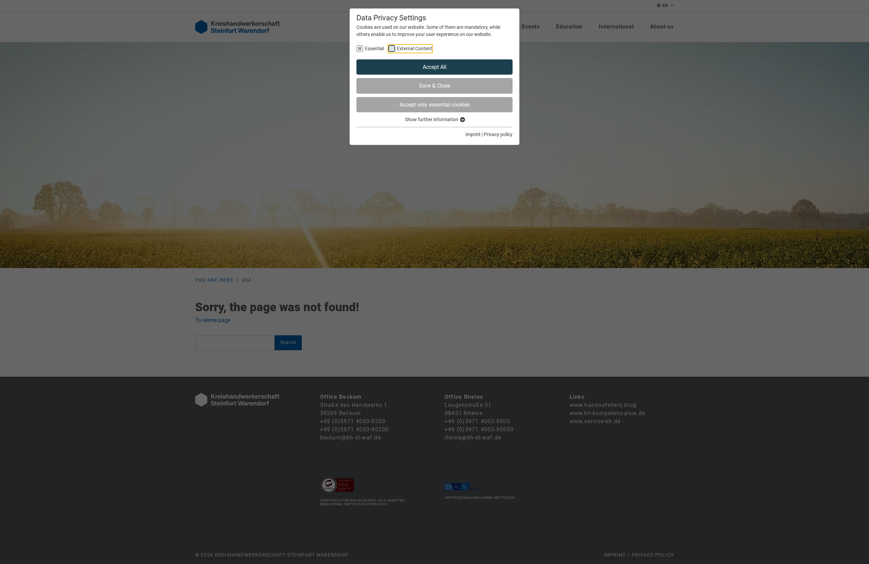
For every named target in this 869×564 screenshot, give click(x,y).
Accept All (434, 67)
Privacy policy (498, 134)
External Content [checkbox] (414, 48)
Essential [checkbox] (374, 48)
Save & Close (434, 85)
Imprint (473, 134)
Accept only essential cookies (435, 104)
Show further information (432, 119)
